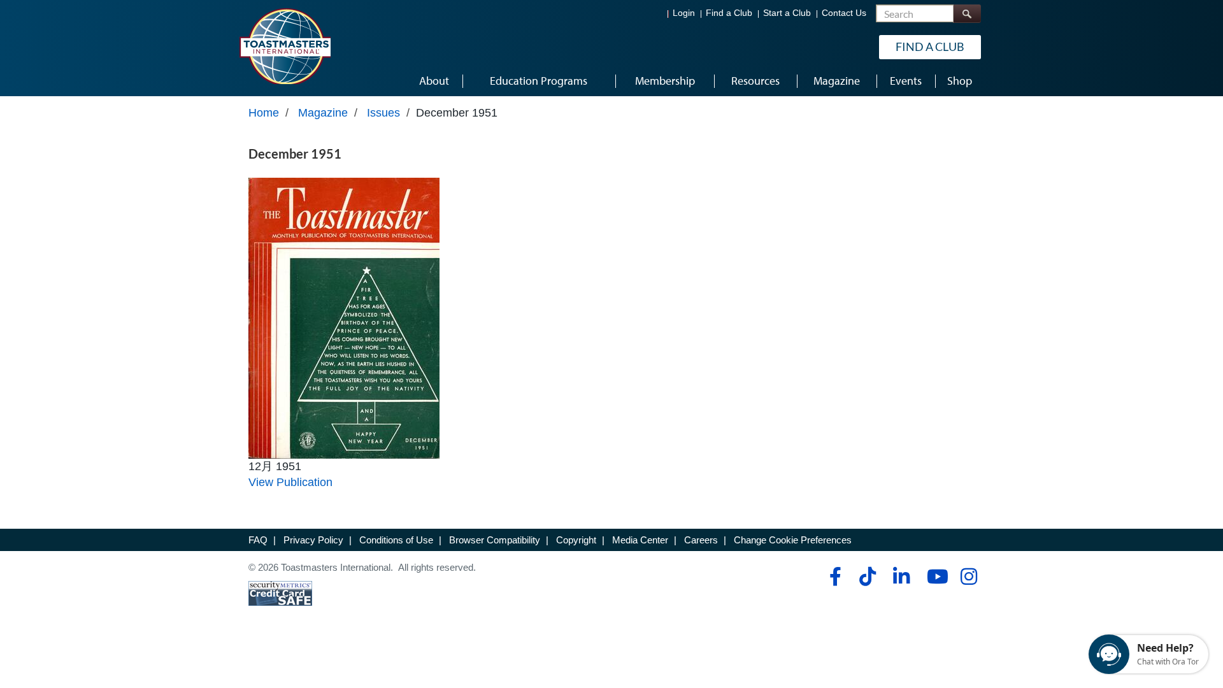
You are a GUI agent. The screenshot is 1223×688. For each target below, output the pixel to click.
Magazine (323, 112)
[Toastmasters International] (285, 46)
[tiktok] (867, 576)
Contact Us (844, 13)
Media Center (640, 539)
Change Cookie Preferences (793, 539)
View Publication (290, 482)
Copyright (576, 539)
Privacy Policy (313, 539)
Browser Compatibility (494, 539)
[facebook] (833, 576)
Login (684, 13)
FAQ (258, 539)
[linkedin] (901, 576)
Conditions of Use (396, 539)
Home (263, 112)
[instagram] (968, 576)
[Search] (967, 13)
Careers (701, 539)
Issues (383, 112)
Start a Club (787, 13)
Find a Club (729, 13)
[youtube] (934, 576)
